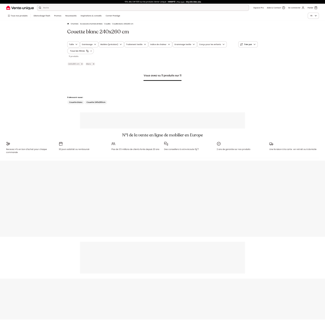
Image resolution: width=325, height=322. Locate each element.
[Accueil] (68, 24)
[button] (82, 64)
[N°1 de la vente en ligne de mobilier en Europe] (20, 7)
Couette (107, 24)
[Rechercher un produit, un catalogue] (40, 8)
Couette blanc (76, 102)
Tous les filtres (77, 50)
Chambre (74, 24)
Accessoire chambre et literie (91, 24)
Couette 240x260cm (95, 102)
